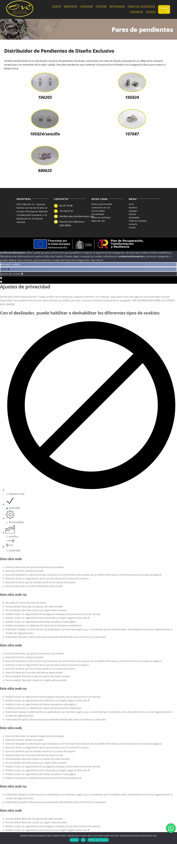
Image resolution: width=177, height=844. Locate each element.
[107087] (132, 111)
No (83, 840)
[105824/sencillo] (45, 111)
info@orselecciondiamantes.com (76, 216)
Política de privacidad (98, 840)
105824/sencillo (45, 134)
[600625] (45, 148)
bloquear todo (16, 493)
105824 (132, 97)
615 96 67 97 (66, 211)
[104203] (45, 74)
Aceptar (74, 840)
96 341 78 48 (66, 205)
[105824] (132, 74)
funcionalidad (16, 522)
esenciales (14, 507)
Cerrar (4, 269)
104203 (45, 97)
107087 (132, 134)
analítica (13, 536)
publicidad (14, 550)
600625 (45, 170)
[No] (173, 838)
